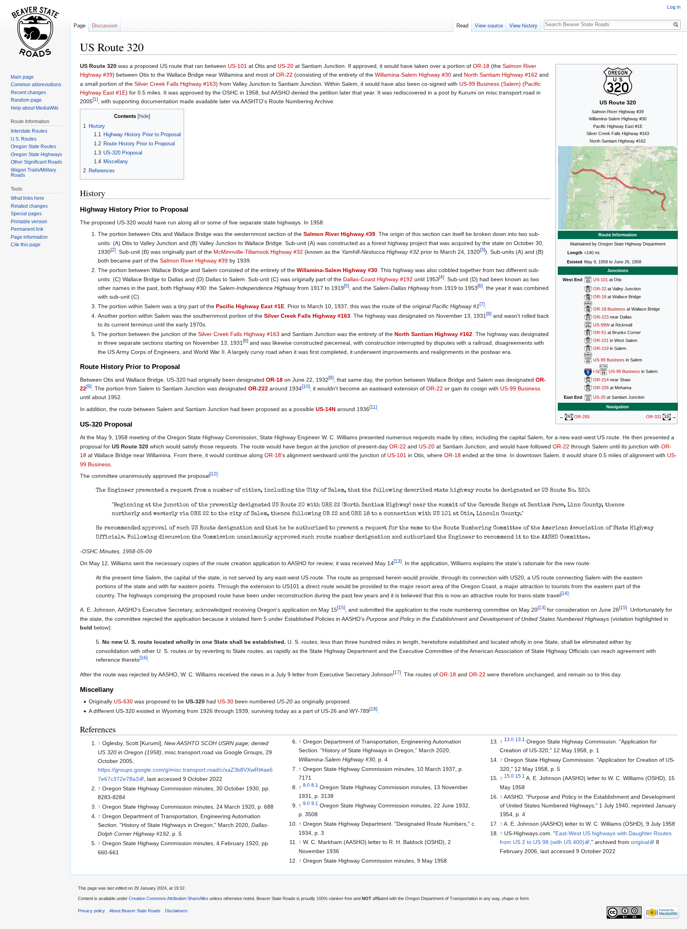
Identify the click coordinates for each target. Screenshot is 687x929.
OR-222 (258, 388)
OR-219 (601, 348)
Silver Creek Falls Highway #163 (175, 84)
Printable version (29, 221)
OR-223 (601, 317)
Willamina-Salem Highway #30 (413, 74)
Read (462, 26)
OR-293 (582, 416)
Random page (26, 100)
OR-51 (599, 332)
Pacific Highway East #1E (250, 306)
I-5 (595, 371)
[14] (565, 593)
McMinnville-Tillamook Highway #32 (258, 252)
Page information (29, 237)
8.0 (306, 785)
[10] (306, 386)
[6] (480, 285)
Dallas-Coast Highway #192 (378, 279)
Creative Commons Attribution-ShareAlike (168, 898)
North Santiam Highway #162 (501, 74)
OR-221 (601, 340)
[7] (482, 304)
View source (489, 26)
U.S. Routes (24, 139)
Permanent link (27, 229)
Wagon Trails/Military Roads (33, 172)
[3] (482, 249)
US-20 (599, 397)
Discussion (104, 26)
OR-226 (601, 387)
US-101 (600, 279)
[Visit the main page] (35, 32)
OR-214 (601, 379)
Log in (674, 7)
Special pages (26, 213)
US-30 (225, 701)
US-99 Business (609, 360)
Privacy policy (91, 910)
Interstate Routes (29, 131)
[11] (373, 406)
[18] (373, 709)
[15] (341, 607)
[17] (397, 672)
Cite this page (26, 244)
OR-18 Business (609, 308)
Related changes (29, 206)
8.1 (314, 785)
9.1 (314, 803)
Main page (22, 77)
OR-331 (654, 416)
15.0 (509, 776)
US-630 (123, 701)
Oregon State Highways (36, 154)
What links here (27, 198)
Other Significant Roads (36, 162)
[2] (113, 249)
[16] (143, 657)
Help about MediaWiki (34, 108)
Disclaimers (176, 910)
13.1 (520, 739)
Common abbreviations (36, 84)
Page (79, 26)
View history (523, 26)
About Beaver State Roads (135, 910)
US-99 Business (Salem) (490, 84)
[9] (331, 377)
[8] (488, 313)
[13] (398, 561)
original (640, 842)
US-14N (326, 409)
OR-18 (599, 296)
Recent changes (28, 92)
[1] (95, 99)
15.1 (520, 776)
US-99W (601, 325)
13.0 (509, 739)
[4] (441, 277)
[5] (346, 285)
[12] (213, 473)
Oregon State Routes (33, 146)
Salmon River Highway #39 (339, 234)
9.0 (306, 803)
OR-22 (599, 288)
